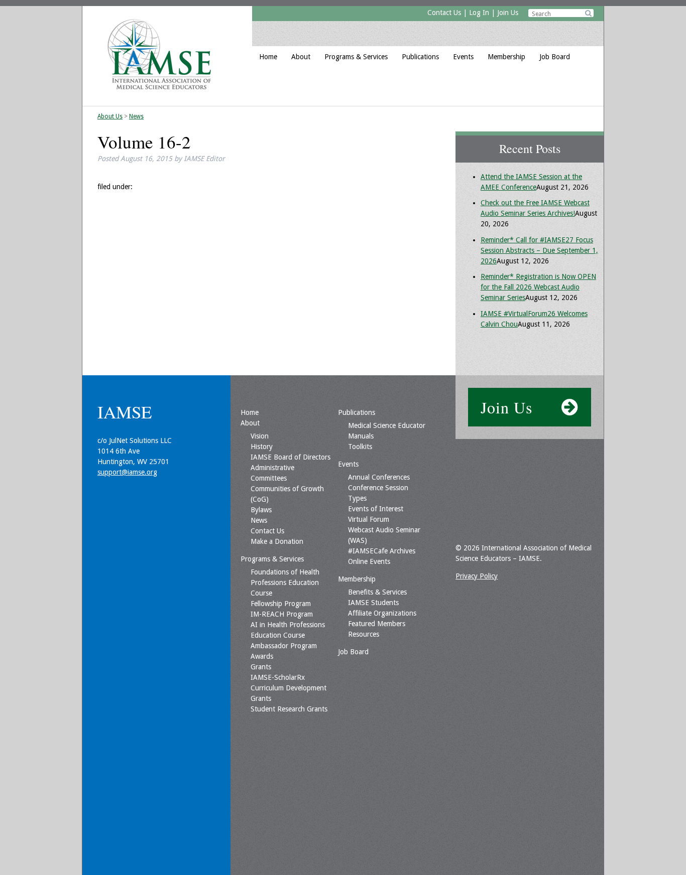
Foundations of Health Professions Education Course (285, 582)
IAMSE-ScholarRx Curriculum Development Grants (288, 687)
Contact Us (444, 13)
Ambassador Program (284, 646)
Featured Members (376, 624)
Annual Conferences (379, 477)
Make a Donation (277, 541)
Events (463, 57)
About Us (110, 116)
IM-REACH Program (282, 614)
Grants (261, 667)
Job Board (554, 57)
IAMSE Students (373, 603)
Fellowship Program (281, 604)
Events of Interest (375, 509)
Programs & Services (356, 57)
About (300, 57)
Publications (420, 57)
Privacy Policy (476, 576)
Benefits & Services (377, 592)
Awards (262, 656)
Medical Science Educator (386, 425)
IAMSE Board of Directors (290, 457)
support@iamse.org (127, 472)
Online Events (369, 561)
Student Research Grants (289, 709)
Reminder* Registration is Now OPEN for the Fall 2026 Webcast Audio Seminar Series (538, 287)
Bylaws (261, 510)
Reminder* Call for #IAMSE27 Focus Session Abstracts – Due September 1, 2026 (539, 250)
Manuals (361, 436)
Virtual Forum (368, 519)
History (262, 447)
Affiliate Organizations (382, 613)
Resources (363, 634)
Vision (260, 436)
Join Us (507, 13)
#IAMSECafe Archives (381, 551)
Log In (479, 13)
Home (268, 57)
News (136, 116)
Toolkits (360, 447)
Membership (506, 57)
